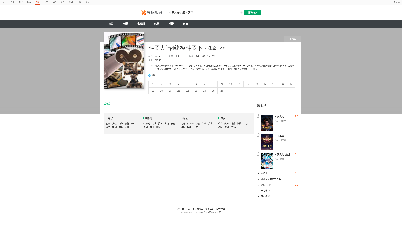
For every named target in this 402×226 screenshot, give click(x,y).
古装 (154, 123)
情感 (183, 123)
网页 (4, 2)
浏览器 (200, 209)
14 (265, 84)
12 (247, 84)
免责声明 (209, 209)
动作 (121, 123)
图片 (29, 2)
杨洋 (158, 127)
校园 (226, 127)
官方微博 (220, 209)
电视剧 (141, 23)
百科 (79, 2)
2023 (157, 56)
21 (178, 90)
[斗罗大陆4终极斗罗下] (124, 60)
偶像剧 (146, 123)
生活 (204, 123)
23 (196, 90)
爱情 (114, 123)
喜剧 (108, 123)
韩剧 (152, 127)
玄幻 (203, 56)
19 (161, 90)
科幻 (133, 123)
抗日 (160, 123)
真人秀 (190, 123)
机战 (245, 123)
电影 (125, 23)
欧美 (108, 127)
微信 (12, 2)
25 (213, 90)
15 (273, 84)
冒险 (214, 56)
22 (187, 90)
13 (256, 84)
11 (239, 84)
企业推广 (181, 209)
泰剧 (173, 123)
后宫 (220, 123)
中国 (177, 56)
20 (170, 90)
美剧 (145, 127)
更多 (253, 69)
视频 (37, 2)
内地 (127, 127)
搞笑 (239, 123)
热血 (208, 56)
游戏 (183, 127)
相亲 (189, 127)
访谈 (198, 123)
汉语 (54, 2)
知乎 (21, 2)
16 (282, 84)
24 (204, 90)
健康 (185, 23)
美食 (210, 123)
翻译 (62, 2)
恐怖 (127, 123)
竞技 (195, 127)
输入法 (191, 209)
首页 (110, 23)
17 (291, 84)
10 (230, 84)
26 (221, 90)
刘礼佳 (158, 60)
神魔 (220, 127)
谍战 (166, 123)
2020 (233, 127)
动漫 (171, 23)
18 (152, 90)
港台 (121, 127)
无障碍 (397, 2)
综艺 (156, 23)
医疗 (46, 2)
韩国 (114, 127)
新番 (233, 123)
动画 (198, 56)
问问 (71, 2)
